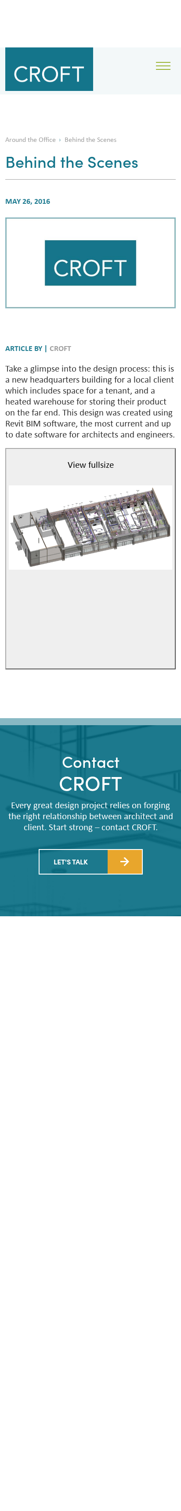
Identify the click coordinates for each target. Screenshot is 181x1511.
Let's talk (71, 861)
